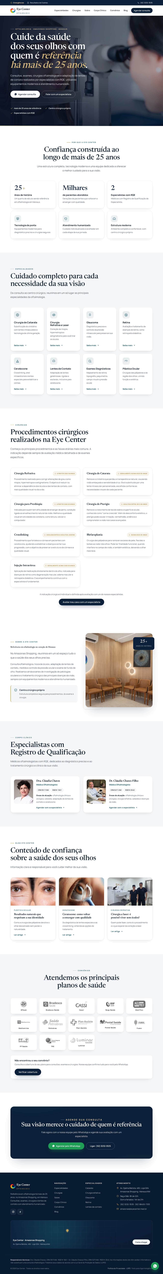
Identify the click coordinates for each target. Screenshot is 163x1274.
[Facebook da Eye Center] (20, 1212)
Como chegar (141, 1242)
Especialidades (61, 10)
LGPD (128, 1268)
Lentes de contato (93, 1207)
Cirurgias (76, 10)
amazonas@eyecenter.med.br (133, 1209)
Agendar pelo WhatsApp (68, 1146)
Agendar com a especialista (49, 807)
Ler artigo (18, 935)
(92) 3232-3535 (146, 3)
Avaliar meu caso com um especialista (81, 602)
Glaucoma (89, 1197)
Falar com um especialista (58, 94)
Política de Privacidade (116, 1268)
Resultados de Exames (39, 3)
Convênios (115, 10)
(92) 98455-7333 (142, 1204)
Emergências (18, 3)
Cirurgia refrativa (92, 1192)
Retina (88, 1202)
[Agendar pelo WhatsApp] (155, 1266)
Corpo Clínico (100, 10)
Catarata (89, 1188)
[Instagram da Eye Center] (13, 1212)
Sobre (87, 10)
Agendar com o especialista (122, 807)
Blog (126, 10)
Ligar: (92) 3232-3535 (100, 1146)
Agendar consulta (142, 10)
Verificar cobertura (28, 1072)
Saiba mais (19, 345)
